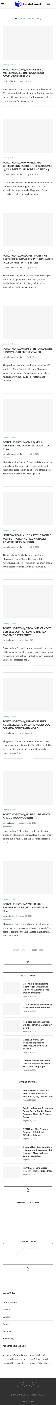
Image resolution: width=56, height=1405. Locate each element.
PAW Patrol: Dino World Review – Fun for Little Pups (37, 1169)
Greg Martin (10, 81)
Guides (6, 1324)
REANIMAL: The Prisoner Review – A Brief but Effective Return (35, 1132)
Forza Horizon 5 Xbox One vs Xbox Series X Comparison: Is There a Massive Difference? (27, 632)
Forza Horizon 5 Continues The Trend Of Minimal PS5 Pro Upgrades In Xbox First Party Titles (28, 259)
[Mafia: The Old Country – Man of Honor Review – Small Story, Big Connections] (11, 1094)
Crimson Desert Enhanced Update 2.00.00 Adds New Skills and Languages (36, 1063)
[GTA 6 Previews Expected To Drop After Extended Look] (11, 1009)
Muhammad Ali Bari (14, 174)
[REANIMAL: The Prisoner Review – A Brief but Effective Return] (11, 1133)
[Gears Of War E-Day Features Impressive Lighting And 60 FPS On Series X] (11, 1044)
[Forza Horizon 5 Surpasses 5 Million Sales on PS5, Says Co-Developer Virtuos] (28, 43)
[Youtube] (31, 1384)
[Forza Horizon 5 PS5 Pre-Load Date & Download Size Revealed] (28, 322)
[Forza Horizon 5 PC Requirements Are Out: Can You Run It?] (28, 788)
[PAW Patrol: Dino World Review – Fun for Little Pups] (11, 1172)
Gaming (6, 1316)
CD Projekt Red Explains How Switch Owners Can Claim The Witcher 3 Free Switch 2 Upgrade (36, 988)
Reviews (7, 1331)
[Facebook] (18, 1384)
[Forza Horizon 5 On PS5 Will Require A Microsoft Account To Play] (28, 415)
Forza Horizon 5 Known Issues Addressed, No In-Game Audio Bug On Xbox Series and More (26, 725)
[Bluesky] (38, 1384)
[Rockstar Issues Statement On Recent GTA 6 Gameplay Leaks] (11, 1026)
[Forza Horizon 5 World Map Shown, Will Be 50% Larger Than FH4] (28, 877)
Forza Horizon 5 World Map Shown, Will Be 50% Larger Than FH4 (25, 908)
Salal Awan (10, 640)
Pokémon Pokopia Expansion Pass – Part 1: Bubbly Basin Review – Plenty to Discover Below (38, 1112)
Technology (8, 1338)
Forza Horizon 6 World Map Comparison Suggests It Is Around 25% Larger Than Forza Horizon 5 (27, 166)
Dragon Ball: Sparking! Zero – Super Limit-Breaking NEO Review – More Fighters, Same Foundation (37, 1151)
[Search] (53, 4)
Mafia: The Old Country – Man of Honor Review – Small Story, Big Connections (38, 1093)
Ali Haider (9, 916)
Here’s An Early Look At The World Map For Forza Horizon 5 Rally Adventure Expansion (27, 539)
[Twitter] (24, 1384)
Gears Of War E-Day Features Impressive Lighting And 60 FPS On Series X (35, 1044)
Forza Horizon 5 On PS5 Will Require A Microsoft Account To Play (26, 446)
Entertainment (10, 1302)
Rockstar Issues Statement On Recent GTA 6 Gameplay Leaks (37, 1025)
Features (7, 1309)
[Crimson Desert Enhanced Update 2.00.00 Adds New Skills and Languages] (11, 1065)
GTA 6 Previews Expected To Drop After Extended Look (37, 1006)
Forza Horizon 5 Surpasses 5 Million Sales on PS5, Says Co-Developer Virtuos (24, 73)
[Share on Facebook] (27, 106)
